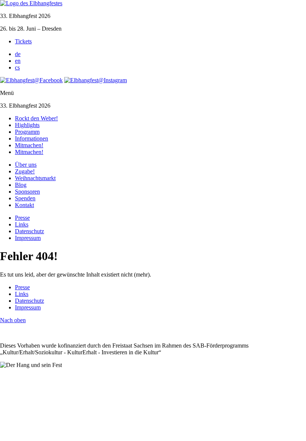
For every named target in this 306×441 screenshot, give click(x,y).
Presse (22, 218)
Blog (20, 185)
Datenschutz (29, 231)
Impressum (28, 238)
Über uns (26, 164)
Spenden (25, 198)
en (18, 61)
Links (21, 224)
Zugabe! (25, 171)
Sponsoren (27, 191)
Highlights (27, 125)
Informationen (31, 138)
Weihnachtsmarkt (35, 178)
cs (17, 67)
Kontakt (24, 205)
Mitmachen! (29, 145)
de (18, 54)
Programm (27, 132)
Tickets (23, 41)
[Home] (31, 3)
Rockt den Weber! (36, 118)
